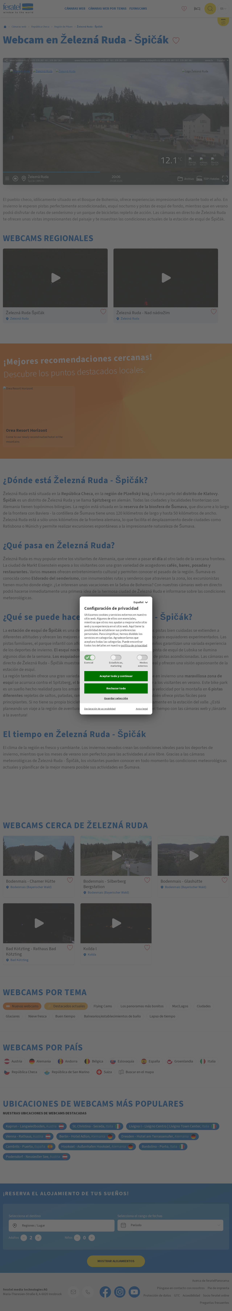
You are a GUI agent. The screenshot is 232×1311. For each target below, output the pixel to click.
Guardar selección (116, 698)
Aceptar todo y (116, 676)
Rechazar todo (116, 688)
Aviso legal (142, 709)
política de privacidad (134, 646)
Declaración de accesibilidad (99, 709)
